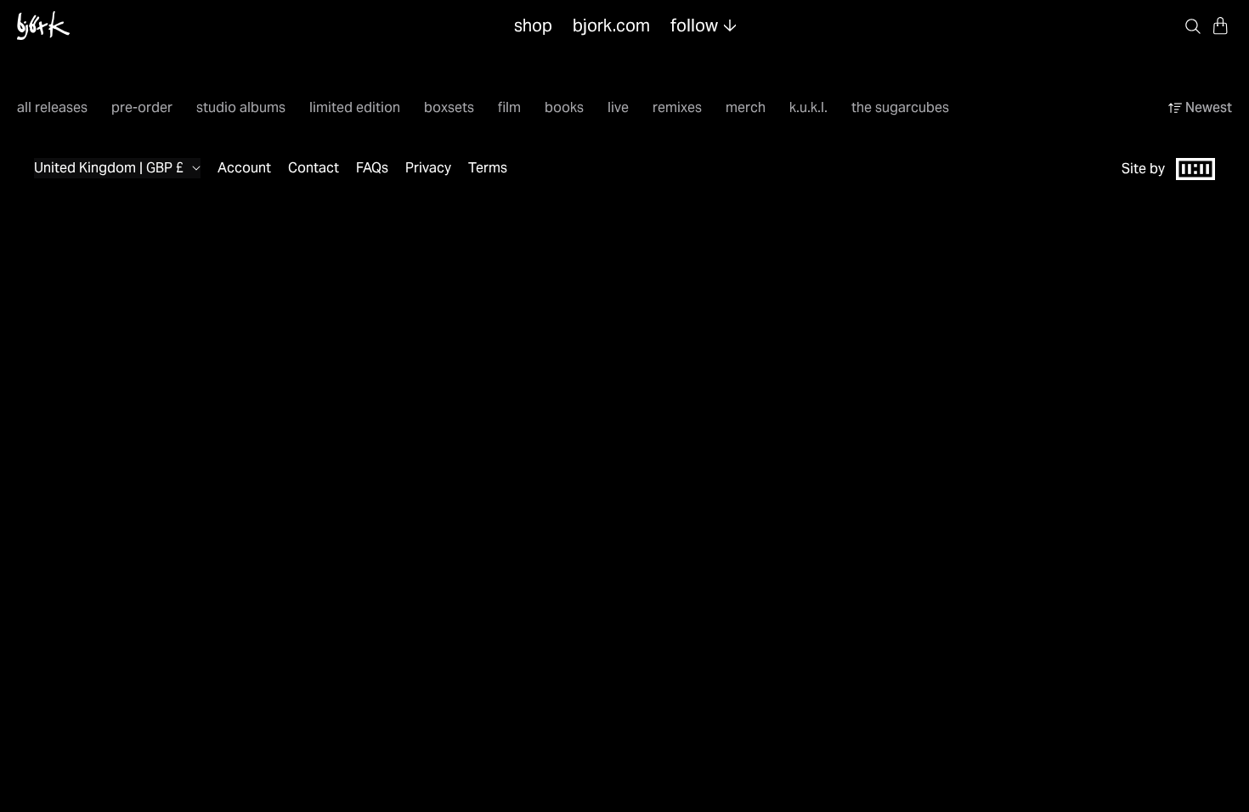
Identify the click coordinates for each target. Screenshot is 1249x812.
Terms (487, 168)
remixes (677, 107)
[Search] (1193, 25)
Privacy (428, 168)
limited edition (354, 107)
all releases (52, 107)
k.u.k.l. (808, 107)
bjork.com (611, 25)
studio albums (240, 107)
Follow (694, 25)
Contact (313, 168)
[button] (1220, 25)
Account (244, 168)
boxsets (449, 107)
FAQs (372, 168)
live (618, 107)
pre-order (141, 107)
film (509, 107)
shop (533, 25)
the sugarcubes (900, 107)
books (564, 107)
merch (746, 107)
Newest (1208, 107)
